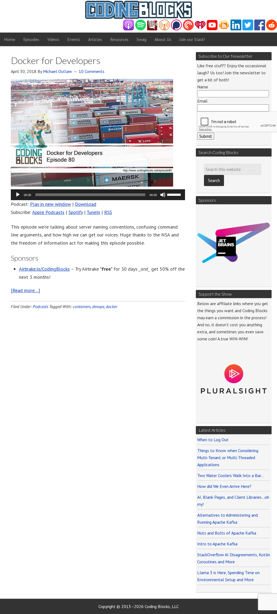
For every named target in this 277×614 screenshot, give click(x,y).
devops (98, 306)
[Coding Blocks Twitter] (247, 29)
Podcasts (40, 306)
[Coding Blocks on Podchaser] (176, 29)
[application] (98, 194)
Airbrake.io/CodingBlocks (44, 269)
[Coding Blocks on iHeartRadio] (200, 29)
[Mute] (163, 194)
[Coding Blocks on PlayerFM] (152, 29)
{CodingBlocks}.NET (138, 10)
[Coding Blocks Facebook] (259, 29)
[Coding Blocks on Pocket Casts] (188, 29)
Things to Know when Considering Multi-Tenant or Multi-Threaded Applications (227, 457)
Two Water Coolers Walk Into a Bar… (230, 475)
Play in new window (50, 204)
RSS (108, 212)
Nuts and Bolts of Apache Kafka (226, 533)
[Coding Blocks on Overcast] (164, 29)
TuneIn (93, 212)
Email (202, 101)
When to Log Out (213, 439)
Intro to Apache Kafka (217, 543)
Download (85, 204)
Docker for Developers (55, 60)
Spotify (75, 212)
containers (82, 306)
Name (202, 86)
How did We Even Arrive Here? (224, 486)
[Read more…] (25, 290)
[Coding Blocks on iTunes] (128, 29)
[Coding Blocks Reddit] (271, 29)
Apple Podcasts (48, 212)
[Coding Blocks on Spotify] (140, 29)
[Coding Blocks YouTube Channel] (212, 29)
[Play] (18, 194)
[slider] (174, 194)
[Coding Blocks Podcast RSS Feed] (224, 29)
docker (111, 306)
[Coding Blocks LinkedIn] (235, 29)
